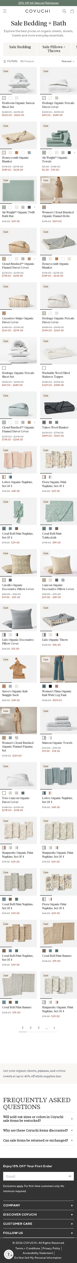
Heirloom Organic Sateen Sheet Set (18, 105)
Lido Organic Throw (55, 640)
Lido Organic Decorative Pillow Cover (18, 642)
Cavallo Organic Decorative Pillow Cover (18, 587)
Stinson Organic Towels (57, 743)
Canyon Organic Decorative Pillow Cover (58, 587)
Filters (12, 61)
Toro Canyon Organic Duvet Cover (16, 800)
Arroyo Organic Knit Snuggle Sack (15, 693)
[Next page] (54, 1028)
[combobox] (68, 61)
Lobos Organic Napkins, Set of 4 (17, 484)
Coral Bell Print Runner (56, 956)
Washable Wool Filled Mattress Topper (56, 375)
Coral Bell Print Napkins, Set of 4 (17, 535)
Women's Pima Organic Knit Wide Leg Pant (56, 693)
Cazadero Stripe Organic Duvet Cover (18, 320)
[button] (72, 11)
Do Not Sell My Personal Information (37, 1258)
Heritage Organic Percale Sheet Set (18, 375)
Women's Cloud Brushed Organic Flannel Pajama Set (18, 747)
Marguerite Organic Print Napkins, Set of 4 (17, 855)
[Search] (64, 11)
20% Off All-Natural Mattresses (38, 3)
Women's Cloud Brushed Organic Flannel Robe (58, 214)
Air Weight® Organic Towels (55, 160)
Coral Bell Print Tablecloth (52, 535)
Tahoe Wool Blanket (55, 427)
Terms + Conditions (27, 1248)
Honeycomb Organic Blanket (15, 160)
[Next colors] (74, 153)
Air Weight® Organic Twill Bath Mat (18, 214)
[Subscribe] (69, 1176)
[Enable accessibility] (8, 1254)
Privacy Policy (51, 1248)
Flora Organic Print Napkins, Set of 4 (54, 484)
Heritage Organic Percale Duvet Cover (58, 105)
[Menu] (4, 11)
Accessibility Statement (38, 1253)
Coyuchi (30, 1243)
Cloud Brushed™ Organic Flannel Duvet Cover (18, 266)
